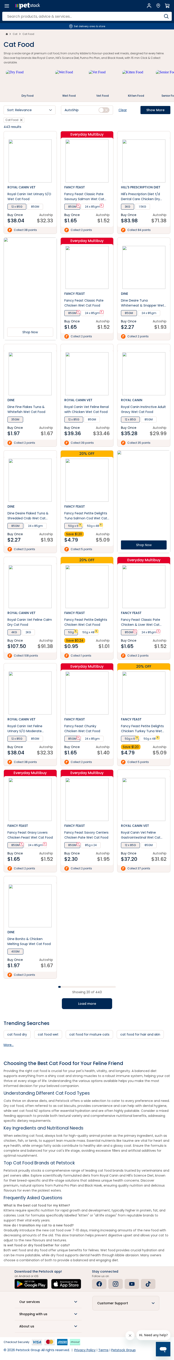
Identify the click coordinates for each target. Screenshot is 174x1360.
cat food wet (48, 1034)
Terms (103, 1350)
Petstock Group (123, 1350)
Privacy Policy (85, 1350)
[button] (30, 110)
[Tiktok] (148, 1284)
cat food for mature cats (89, 1034)
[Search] (166, 16)
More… (9, 1045)
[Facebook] (99, 1284)
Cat (15, 34)
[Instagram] (115, 1284)
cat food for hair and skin (140, 1034)
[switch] (104, 110)
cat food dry (17, 1034)
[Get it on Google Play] (31, 1284)
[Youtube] (132, 1284)
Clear (122, 110)
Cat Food (28, 34)
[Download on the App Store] (66, 1284)
